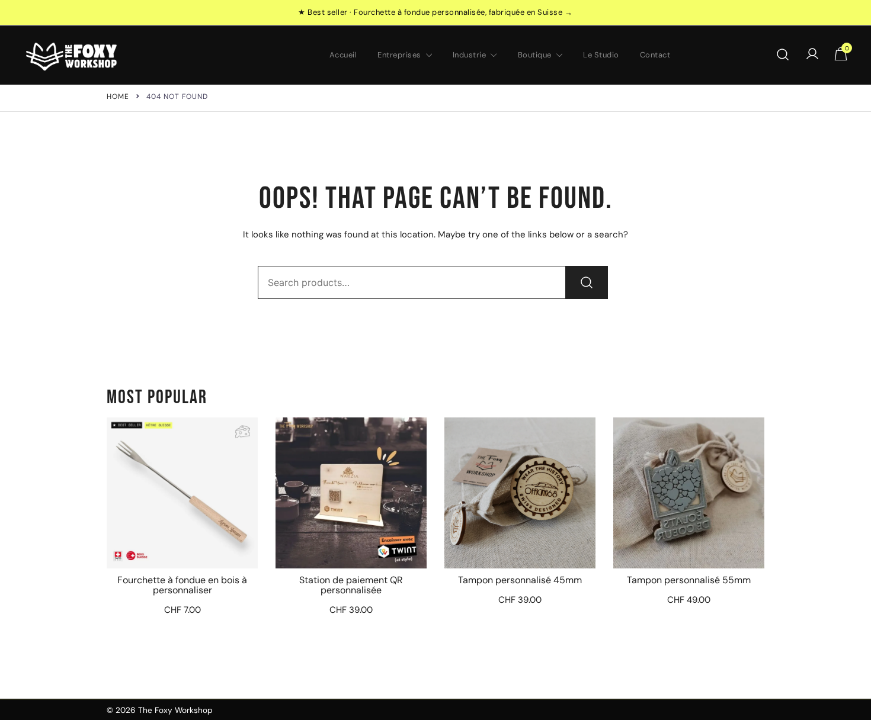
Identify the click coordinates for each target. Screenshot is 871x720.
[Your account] (812, 55)
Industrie (469, 55)
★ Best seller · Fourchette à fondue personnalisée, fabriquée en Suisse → (435, 12)
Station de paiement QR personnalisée (351, 585)
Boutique (535, 55)
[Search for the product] (586, 282)
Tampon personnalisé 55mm (689, 580)
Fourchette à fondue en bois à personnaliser (182, 585)
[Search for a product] (783, 55)
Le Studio (601, 55)
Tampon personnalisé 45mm (520, 580)
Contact (655, 55)
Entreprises (399, 55)
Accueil (343, 55)
